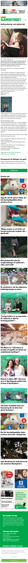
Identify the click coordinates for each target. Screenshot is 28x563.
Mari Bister (12, 154)
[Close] (26, 549)
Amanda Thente (10, 152)
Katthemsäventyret (5, 154)
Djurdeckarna (17, 152)
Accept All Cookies (14, 560)
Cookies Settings (14, 556)
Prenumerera (14, 170)
